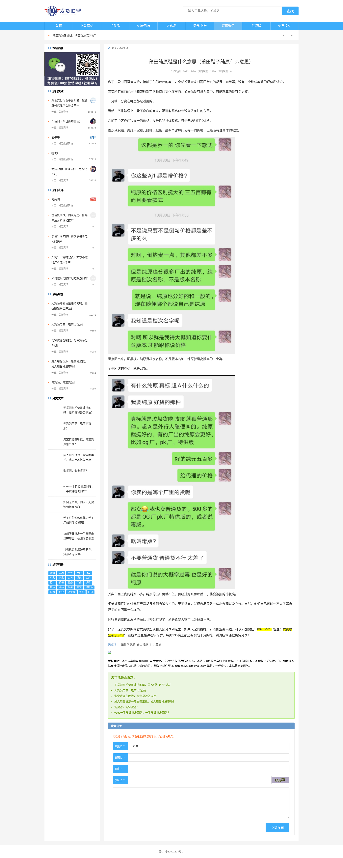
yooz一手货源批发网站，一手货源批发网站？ (142, 712)
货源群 (256, 26)
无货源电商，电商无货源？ (68, 324)
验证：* (119, 780)
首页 (59, 26)
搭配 (81, 592)
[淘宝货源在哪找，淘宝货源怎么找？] (93, 340)
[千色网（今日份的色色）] (93, 121)
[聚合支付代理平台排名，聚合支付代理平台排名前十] (93, 100)
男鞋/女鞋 (200, 26)
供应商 (89, 587)
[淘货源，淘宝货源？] (93, 382)
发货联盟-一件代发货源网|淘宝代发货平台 (66, 11)
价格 (61, 582)
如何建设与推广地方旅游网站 (69, 278)
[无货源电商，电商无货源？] (93, 324)
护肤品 (115, 26)
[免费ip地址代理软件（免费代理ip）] (93, 169)
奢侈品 (171, 26)
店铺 (79, 587)
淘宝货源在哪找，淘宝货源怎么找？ (75, 35)
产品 (79, 582)
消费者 (71, 592)
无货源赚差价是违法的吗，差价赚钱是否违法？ (143, 684)
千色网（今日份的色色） (66, 121)
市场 (61, 573)
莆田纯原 (142, 644)
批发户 (55, 153)
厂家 (52, 577)
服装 (70, 587)
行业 (52, 582)
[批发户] (93, 153)
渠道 (79, 577)
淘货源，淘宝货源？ (63, 382)
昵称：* (119, 746)
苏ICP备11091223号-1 (171, 851)
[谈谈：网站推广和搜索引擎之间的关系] (93, 236)
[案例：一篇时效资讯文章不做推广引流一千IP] (93, 257)
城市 (88, 582)
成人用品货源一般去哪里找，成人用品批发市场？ (144, 701)
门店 (90, 592)
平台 (70, 573)
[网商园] (93, 199)
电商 (52, 587)
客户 (88, 577)
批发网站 (87, 26)
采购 (52, 592)
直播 (70, 582)
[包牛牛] (93, 137)
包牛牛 (55, 137)
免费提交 (284, 26)
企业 (61, 592)
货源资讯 (228, 26)
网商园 (55, 199)
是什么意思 (128, 644)
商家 (61, 577)
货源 (52, 573)
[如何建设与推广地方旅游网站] (93, 278)
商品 (61, 587)
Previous (284, 35)
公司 (70, 577)
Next (292, 35)
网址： (119, 768)
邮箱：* (119, 757)
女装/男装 (143, 26)
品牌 (79, 573)
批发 (88, 573)
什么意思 (155, 644)
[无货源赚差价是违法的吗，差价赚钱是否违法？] (93, 303)
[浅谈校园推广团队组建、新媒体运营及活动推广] (93, 215)
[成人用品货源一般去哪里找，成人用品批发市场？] (93, 361)
